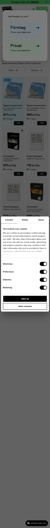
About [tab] (41, 220)
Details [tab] (25, 220)
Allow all (25, 299)
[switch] (43, 272)
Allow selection (25, 306)
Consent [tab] (9, 220)
